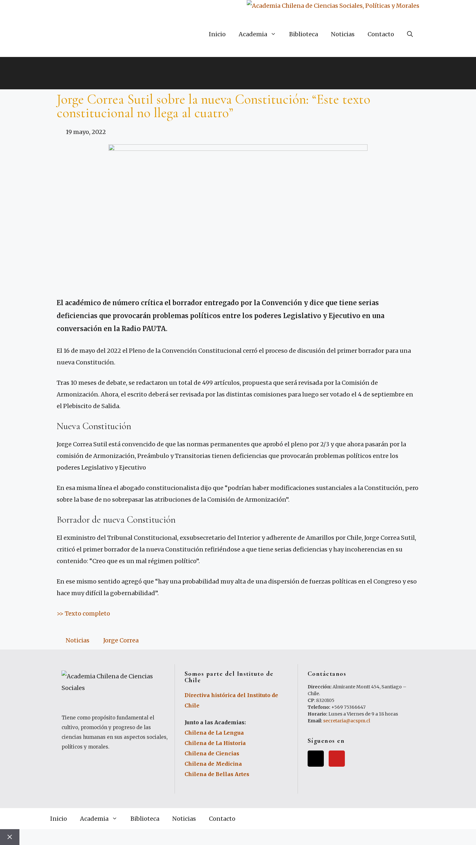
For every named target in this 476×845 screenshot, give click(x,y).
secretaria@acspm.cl (346, 721)
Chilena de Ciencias (212, 753)
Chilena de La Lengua (214, 732)
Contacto (381, 34)
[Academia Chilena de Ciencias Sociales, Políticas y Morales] (333, 6)
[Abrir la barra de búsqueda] (410, 34)
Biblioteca (303, 34)
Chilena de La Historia (215, 743)
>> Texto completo (84, 613)
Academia (253, 34)
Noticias (343, 34)
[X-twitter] (316, 758)
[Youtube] (337, 758)
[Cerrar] (9, 837)
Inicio (217, 34)
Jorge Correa (121, 640)
